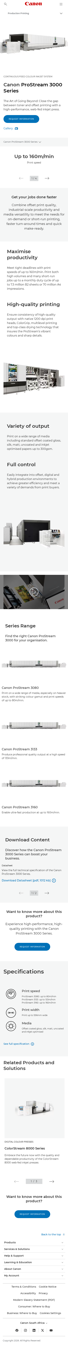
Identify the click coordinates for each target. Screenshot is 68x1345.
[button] (21, 178)
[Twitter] (42, 1330)
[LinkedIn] (34, 1330)
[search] (5, 4)
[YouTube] (51, 1330)
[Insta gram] (25, 1330)
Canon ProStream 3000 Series (20, 141)
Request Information (32, 947)
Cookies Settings (50, 1313)
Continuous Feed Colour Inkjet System (27, 76)
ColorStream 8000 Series (25, 1148)
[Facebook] (17, 1330)
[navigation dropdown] (61, 4)
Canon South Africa (32, 1322)
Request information (21, 119)
